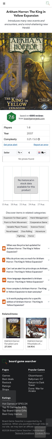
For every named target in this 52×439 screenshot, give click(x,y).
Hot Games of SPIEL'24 (14, 403)
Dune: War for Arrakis (36, 390)
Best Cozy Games (12, 414)
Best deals (8, 379)
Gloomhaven (35, 375)
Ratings (6, 386)
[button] (4, 3)
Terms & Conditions (24, 433)
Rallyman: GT (35, 379)
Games (6, 375)
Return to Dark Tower (36, 383)
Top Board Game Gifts (14, 410)
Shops (5, 389)
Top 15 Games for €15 (14, 407)
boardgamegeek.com (34, 118)
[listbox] (19, 152)
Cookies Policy (42, 433)
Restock (6, 382)
